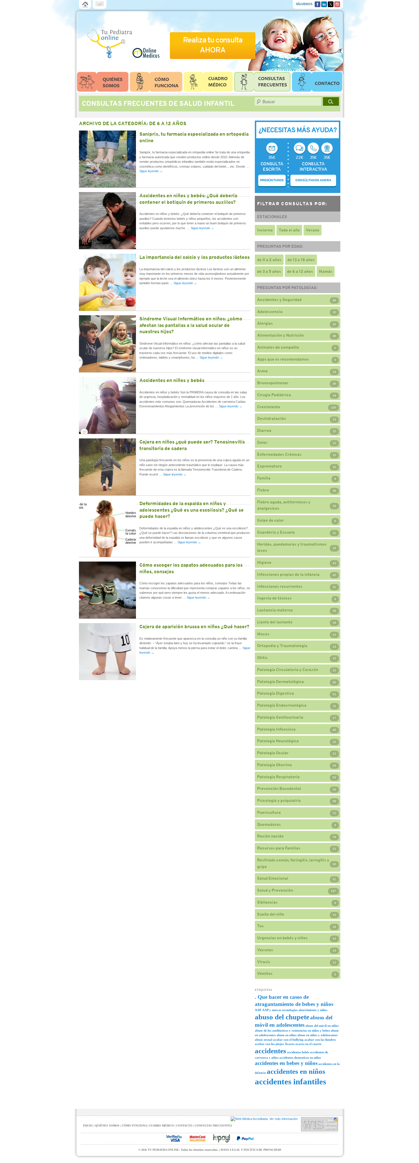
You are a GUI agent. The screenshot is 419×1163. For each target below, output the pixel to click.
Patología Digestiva (275, 693)
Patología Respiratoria (278, 776)
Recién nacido (270, 836)
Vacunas (265, 949)
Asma (262, 370)
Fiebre (263, 490)
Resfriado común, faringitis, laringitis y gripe (293, 863)
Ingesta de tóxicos (274, 598)
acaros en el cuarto (308, 1044)
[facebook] (317, 3)
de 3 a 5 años (269, 271)
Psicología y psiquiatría (279, 800)
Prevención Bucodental (279, 788)
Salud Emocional (272, 878)
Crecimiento (268, 406)
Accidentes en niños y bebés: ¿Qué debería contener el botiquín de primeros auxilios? (188, 198)
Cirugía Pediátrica (274, 394)
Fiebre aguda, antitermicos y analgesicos (283, 505)
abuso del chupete (282, 1017)
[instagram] (337, 3)
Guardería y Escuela (276, 532)
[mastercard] (197, 1138)
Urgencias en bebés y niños (282, 937)
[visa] (174, 1138)
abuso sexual (263, 1039)
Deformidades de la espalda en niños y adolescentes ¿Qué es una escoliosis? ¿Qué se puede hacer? (191, 509)
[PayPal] (245, 1138)
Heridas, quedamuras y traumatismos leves (292, 547)
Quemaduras (269, 824)
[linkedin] (324, 3)
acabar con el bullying (288, 1039)
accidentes (270, 1051)
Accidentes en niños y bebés (171, 380)
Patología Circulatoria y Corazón (287, 669)
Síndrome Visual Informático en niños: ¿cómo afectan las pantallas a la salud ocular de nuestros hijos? (190, 325)
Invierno (265, 230)
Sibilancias (267, 902)
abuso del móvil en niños (322, 1025)
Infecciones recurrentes (279, 586)
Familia (263, 478)
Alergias (265, 323)
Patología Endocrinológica (281, 705)
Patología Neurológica (278, 740)
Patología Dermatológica (280, 681)
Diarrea (264, 430)
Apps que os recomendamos (283, 359)
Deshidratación (271, 418)
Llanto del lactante (274, 622)
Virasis (263, 961)
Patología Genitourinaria (280, 717)
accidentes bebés (298, 1052)
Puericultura (269, 812)
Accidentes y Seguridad (279, 299)
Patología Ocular (272, 752)
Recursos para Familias (278, 848)
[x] (330, 3)
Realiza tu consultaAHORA (212, 45)
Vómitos (264, 973)
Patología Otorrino (274, 764)
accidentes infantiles (290, 1081)
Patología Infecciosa (276, 729)
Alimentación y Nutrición (280, 335)
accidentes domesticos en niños (300, 1057)
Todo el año (289, 230)
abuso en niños (286, 1035)
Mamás (325, 271)
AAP (258, 1010)
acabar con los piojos (269, 1044)
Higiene (264, 562)
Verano (312, 230)
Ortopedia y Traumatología (282, 645)
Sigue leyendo (151, 171)
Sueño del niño (270, 914)
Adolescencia (269, 311)
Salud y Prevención (275, 890)
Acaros (289, 1044)
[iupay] (221, 1138)
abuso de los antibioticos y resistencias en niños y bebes (292, 1030)
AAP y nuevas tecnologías (280, 1010)
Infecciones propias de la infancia (288, 574)
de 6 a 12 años (300, 271)
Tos (260, 925)
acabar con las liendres (320, 1039)
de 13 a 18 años (301, 259)
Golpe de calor (270, 520)
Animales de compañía (278, 347)
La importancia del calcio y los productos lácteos (194, 257)
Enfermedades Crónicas (279, 454)
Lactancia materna (275, 610)
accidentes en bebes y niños (286, 1063)
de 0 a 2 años (269, 259)
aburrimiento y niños (312, 1010)
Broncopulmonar (272, 382)
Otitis (262, 657)
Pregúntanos (272, 180)
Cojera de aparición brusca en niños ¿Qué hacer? (194, 626)
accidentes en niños (296, 1071)
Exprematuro (269, 466)
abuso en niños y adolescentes (317, 1035)
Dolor (262, 442)
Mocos (263, 634)
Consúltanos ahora (313, 180)
